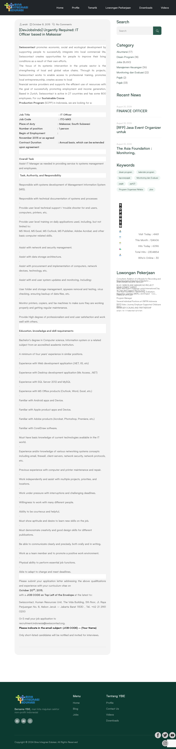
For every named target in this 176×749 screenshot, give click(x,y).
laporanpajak (124, 178)
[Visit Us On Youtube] (172, 735)
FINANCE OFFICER (132, 111)
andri (25, 24)
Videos (165, 7)
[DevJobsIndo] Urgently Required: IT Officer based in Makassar (48, 32)
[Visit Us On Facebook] (157, 735)
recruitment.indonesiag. (42, 623)
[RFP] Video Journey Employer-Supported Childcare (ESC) (139, 306)
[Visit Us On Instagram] (165, 743)
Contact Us (112, 708)
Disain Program (125, 57)
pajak (121, 183)
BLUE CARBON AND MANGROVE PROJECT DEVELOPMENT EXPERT (135, 286)
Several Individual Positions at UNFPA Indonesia (137, 301)
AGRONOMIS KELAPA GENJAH (130, 282)
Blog (75, 708)
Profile (75, 7)
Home (59, 7)
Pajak (120, 77)
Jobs (119, 62)
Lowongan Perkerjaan (118, 7)
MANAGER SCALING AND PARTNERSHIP (134, 308)
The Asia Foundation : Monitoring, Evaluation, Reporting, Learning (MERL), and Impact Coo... (137, 293)
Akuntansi (122, 51)
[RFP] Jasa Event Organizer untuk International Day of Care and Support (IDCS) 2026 (138, 290)
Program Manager (124, 298)
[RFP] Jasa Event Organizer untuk (139, 129)
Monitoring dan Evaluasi (130, 72)
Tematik (92, 7)
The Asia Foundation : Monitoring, (134, 150)
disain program (125, 172)
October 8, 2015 (41, 24)
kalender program (146, 172)
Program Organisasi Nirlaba (131, 189)
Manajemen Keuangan (129, 67)
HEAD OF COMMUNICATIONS (129, 311)
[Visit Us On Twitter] (165, 735)
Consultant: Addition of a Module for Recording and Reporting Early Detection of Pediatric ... (139, 280)
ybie (151, 189)
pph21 (132, 183)
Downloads (145, 7)
